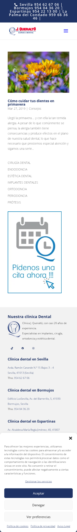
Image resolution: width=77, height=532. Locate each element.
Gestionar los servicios (38, 481)
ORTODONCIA (17, 189)
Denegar (38, 505)
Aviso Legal (63, 526)
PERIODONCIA (17, 196)
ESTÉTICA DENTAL (20, 176)
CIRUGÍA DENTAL (19, 163)
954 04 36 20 (47, 8)
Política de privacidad (43, 526)
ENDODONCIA (17, 169)
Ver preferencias (38, 517)
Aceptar (38, 493)
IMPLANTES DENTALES (23, 182)
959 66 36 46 (50, 16)
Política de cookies (17, 526)
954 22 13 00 (46, 11)
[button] (70, 438)
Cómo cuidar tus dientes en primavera (31, 103)
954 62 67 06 (46, 4)
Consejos (35, 108)
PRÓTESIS (14, 202)
